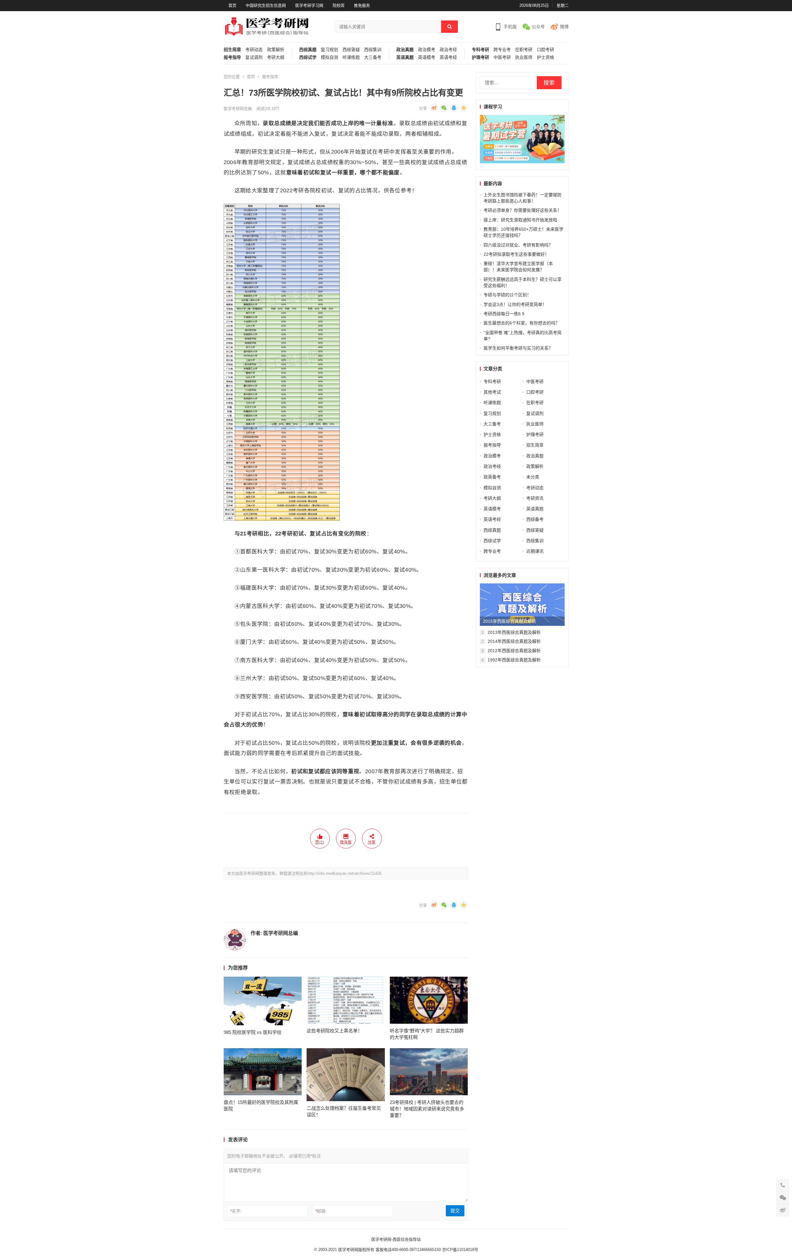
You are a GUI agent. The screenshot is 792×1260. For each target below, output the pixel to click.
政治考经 (448, 49)
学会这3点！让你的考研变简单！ (515, 304)
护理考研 (480, 57)
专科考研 (480, 49)
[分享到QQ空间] (463, 107)
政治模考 (426, 49)
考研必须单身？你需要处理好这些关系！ (523, 210)
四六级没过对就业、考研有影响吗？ (518, 244)
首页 (232, 5)
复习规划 (329, 49)
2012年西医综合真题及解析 (514, 650)
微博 (564, 26)
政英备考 (492, 476)
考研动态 (254, 49)
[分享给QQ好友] (454, 107)
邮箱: (321, 1211)
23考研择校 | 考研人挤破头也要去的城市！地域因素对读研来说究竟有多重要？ (427, 1109)
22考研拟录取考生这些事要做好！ (516, 254)
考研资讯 (535, 498)
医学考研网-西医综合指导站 (396, 1239)
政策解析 (275, 49)
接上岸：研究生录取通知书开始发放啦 (520, 219)
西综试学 (307, 57)
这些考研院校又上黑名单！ (334, 1030)
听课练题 (351, 57)
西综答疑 (351, 49)
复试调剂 (254, 57)
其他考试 (492, 392)
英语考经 (448, 57)
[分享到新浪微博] (434, 107)
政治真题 (405, 49)
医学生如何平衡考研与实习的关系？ (518, 348)
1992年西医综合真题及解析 (514, 659)
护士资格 (545, 57)
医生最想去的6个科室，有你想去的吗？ (522, 322)
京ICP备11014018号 (459, 1249)
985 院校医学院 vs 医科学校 (253, 1032)
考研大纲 (275, 57)
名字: (236, 1211)
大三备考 (372, 57)
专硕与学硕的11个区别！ (507, 294)
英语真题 (405, 57)
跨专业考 (502, 49)
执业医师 (523, 57)
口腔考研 (545, 49)
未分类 (532, 476)
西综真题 (307, 49)
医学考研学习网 (309, 5)
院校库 (339, 5)
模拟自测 (329, 57)
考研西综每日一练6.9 (504, 313)
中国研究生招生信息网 (266, 5)
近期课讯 (535, 551)
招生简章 (232, 49)
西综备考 (535, 519)
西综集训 (372, 49)
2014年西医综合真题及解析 (514, 641)
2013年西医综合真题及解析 (514, 632)
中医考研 (502, 57)
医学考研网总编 (238, 108)
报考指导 (232, 57)
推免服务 (362, 5)
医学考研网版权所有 (356, 1249)
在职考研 (523, 49)
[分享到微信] (444, 107)
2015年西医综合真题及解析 (509, 621)
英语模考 (426, 57)
